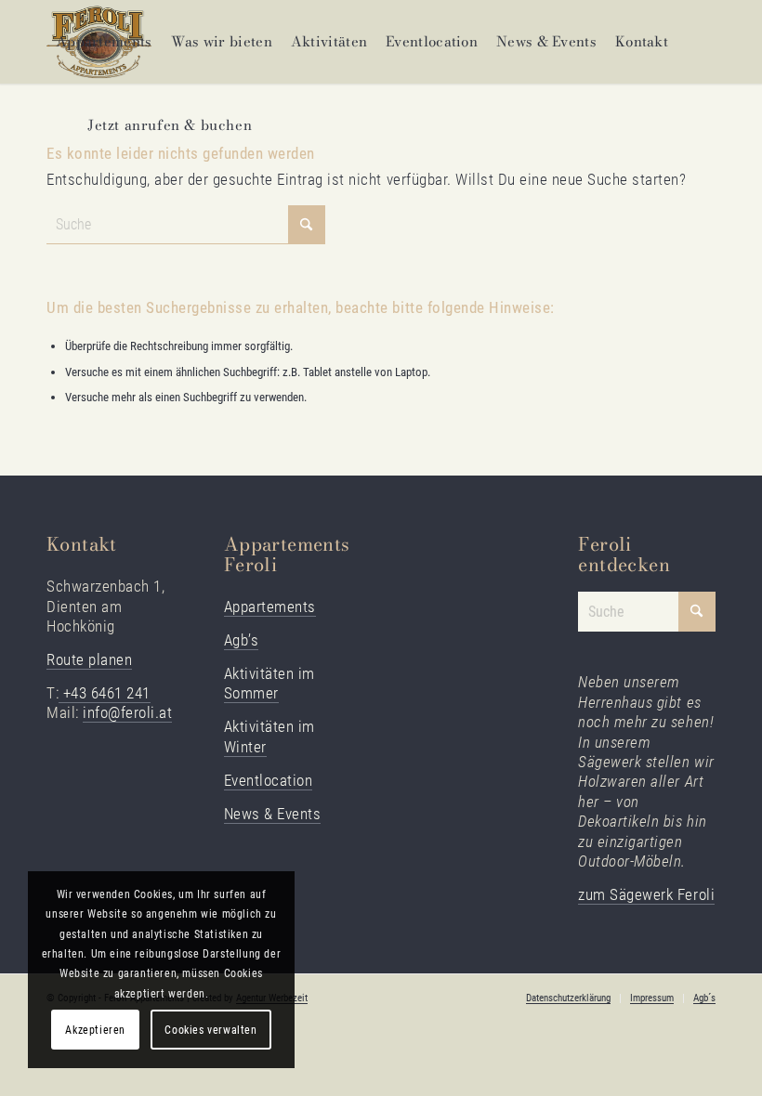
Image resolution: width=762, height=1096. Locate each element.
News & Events (273, 813)
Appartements (270, 606)
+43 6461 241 (105, 693)
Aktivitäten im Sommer (269, 683)
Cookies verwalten (210, 1030)
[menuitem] (104, 42)
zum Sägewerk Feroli (646, 894)
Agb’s (241, 640)
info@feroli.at (127, 712)
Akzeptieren (95, 1030)
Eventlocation (268, 780)
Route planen (89, 659)
